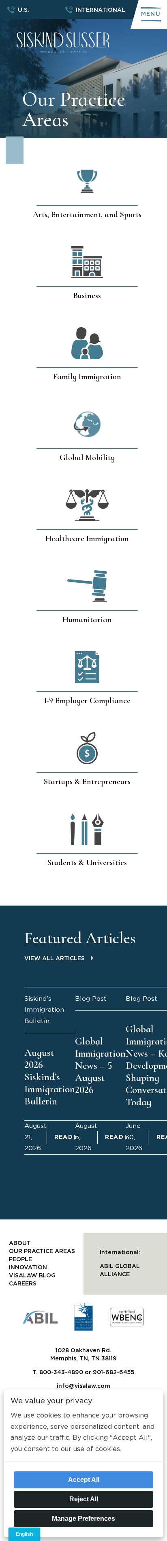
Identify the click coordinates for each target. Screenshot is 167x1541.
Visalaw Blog (32, 1276)
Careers (22, 1284)
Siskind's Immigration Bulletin (44, 1009)
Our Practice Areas (42, 1251)
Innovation (28, 1267)
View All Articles (54, 958)
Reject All (83, 1499)
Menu (151, 14)
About (20, 1243)
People (20, 1259)
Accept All (83, 1479)
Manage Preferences (83, 1518)
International (100, 10)
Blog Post (91, 998)
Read (63, 1137)
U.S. (23, 10)
